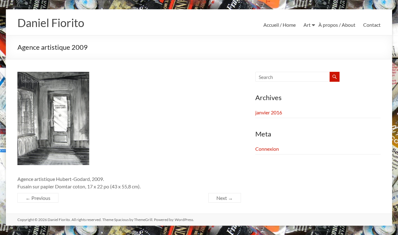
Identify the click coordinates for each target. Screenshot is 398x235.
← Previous (37, 198)
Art (307, 25)
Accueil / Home (279, 25)
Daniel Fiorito (50, 23)
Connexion (267, 149)
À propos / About (336, 25)
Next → (224, 198)
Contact (372, 25)
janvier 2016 (268, 112)
